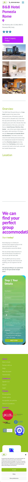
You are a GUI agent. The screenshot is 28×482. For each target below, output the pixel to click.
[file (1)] (19, 425)
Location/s (8, 318)
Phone (7, 311)
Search (4, 385)
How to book (6, 362)
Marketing (7, 330)
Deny (14, 474)
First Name (8, 291)
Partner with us (7, 365)
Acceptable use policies (9, 400)
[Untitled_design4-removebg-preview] (6, 422)
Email (7, 304)
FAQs (4, 368)
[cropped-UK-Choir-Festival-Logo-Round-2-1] (7, 410)
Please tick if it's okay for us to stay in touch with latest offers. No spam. (13, 335)
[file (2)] (8, 428)
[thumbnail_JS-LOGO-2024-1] (18, 421)
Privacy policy (6, 394)
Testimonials (6, 375)
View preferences (14, 478)
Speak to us (6, 381)
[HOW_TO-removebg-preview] (18, 413)
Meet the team (6, 371)
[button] (25, 454)
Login (4, 388)
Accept (14, 469)
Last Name (8, 298)
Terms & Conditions (8, 404)
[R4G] (4, 1)
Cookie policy (6, 397)
